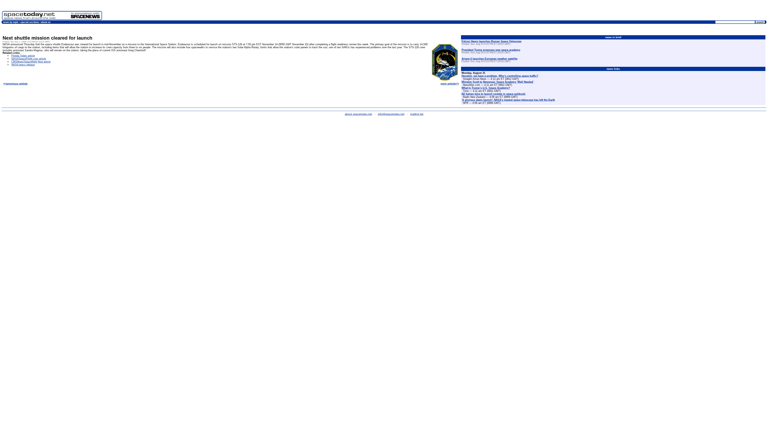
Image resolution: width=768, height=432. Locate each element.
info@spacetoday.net (391, 114)
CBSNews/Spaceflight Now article (31, 61)
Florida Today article (23, 55)
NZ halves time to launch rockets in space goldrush (493, 93)
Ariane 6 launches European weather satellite (489, 58)
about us (46, 22)
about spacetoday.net (358, 114)
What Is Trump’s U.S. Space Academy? (486, 87)
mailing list (416, 114)
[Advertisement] (693, 11)
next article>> (450, 83)
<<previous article (15, 83)
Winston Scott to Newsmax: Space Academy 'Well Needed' (498, 81)
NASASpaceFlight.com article (28, 58)
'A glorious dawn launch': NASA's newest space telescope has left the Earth (508, 99)
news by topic (11, 22)
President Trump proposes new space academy (491, 49)
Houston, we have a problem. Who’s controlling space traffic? (500, 75)
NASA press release (23, 64)
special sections (29, 22)
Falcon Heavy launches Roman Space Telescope (491, 41)
